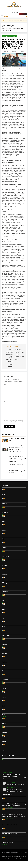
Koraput (4, 521)
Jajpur (3, 539)
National (10, 772)
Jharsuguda (5, 512)
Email (5, 408)
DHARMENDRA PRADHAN (9, 833)
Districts (4, 496)
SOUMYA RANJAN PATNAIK (9, 825)
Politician (10, 818)
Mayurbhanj (5, 574)
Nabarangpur (5, 556)
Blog (12, 858)
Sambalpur (5, 495)
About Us (23, 856)
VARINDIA (4, 856)
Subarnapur (5, 582)
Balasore (4, 732)
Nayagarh (4, 547)
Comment (6, 384)
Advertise (7, 858)
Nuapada (4, 653)
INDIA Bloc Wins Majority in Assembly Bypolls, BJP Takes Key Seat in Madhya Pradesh (12, 816)
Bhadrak (4, 714)
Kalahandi (4, 503)
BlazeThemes (14, 854)
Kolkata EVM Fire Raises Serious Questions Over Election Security (16, 447)
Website (6, 414)
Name (6, 402)
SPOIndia (10, 856)
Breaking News (7, 36)
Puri (3, 618)
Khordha (4, 609)
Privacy (16, 858)
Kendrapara (5, 662)
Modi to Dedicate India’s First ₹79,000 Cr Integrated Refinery (17, 470)
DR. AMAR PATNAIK (7, 842)
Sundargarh (5, 626)
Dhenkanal (5, 679)
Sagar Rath (6, 51)
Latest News (5, 772)
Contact (21, 858)
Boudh (3, 706)
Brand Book (17, 856)
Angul (3, 750)
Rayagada (4, 565)
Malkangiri (4, 600)
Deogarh (4, 688)
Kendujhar (4, 644)
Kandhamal (5, 591)
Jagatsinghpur (5, 635)
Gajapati (4, 530)
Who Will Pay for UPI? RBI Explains (15, 784)
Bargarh (4, 723)
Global (14, 36)
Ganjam (4, 670)
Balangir (4, 741)
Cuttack (4, 697)
